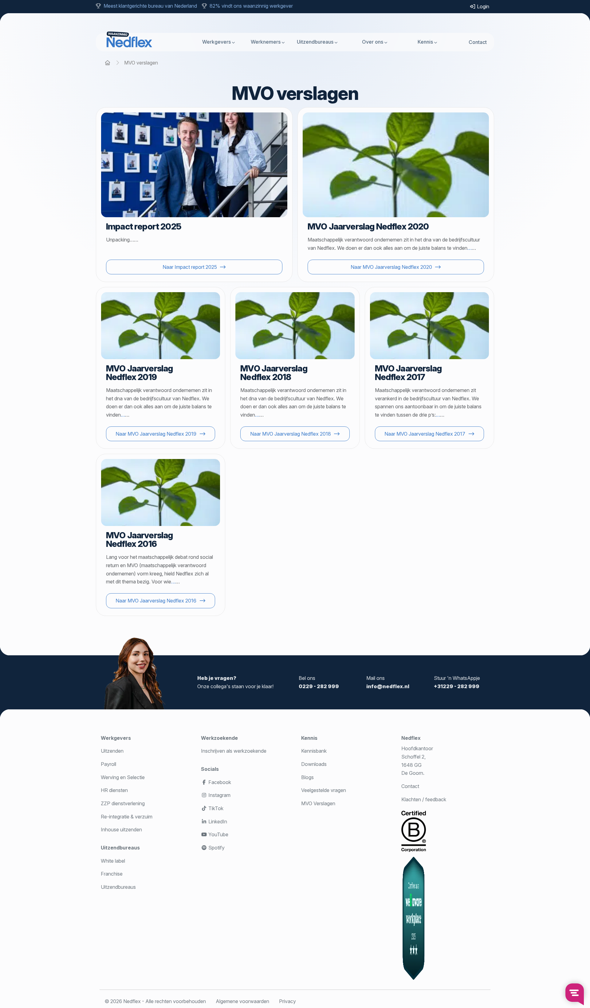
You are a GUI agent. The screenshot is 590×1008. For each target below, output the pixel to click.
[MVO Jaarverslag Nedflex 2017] (429, 325)
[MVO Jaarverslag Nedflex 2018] (294, 325)
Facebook (219, 782)
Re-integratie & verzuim (126, 817)
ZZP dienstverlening (123, 803)
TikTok (215, 808)
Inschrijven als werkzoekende (233, 751)
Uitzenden (112, 751)
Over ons (372, 42)
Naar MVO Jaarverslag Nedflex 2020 (391, 267)
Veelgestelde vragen (323, 790)
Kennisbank (314, 751)
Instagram (218, 795)
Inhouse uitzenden (121, 829)
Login (482, 6)
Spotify (216, 848)
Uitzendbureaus (315, 42)
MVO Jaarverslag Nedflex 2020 (368, 226)
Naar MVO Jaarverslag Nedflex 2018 (290, 434)
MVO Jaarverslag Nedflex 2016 (139, 539)
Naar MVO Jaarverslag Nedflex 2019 (156, 434)
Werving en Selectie (123, 777)
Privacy (287, 1001)
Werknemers (266, 42)
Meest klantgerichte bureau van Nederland (150, 6)
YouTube (217, 834)
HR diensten (114, 790)
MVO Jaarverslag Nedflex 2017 (408, 372)
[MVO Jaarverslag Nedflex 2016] (160, 492)
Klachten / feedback (423, 799)
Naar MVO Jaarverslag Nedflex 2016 (156, 601)
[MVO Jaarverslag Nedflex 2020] (396, 164)
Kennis (425, 42)
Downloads (314, 764)
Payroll (108, 764)
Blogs (307, 777)
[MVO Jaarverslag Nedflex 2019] (160, 325)
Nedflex (411, 738)
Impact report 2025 (143, 226)
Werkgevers (216, 42)
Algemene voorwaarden (242, 1001)
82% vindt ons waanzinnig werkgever (251, 6)
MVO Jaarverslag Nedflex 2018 (273, 372)
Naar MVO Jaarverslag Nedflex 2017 (424, 434)
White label (113, 861)
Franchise (112, 874)
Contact (478, 42)
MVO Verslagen (318, 803)
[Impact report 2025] (194, 164)
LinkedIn (217, 821)
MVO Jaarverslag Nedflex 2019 (139, 372)
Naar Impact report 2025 (190, 267)
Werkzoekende (219, 738)
